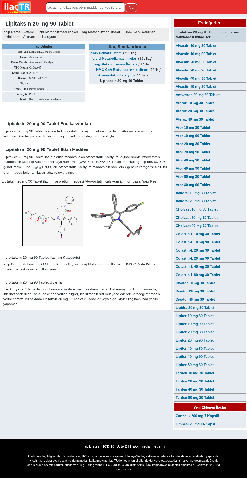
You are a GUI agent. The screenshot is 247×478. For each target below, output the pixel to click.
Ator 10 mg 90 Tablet (193, 136)
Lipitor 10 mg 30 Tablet (195, 316)
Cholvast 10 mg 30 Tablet (197, 209)
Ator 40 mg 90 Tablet (193, 168)
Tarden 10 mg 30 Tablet (195, 373)
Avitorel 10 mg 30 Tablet (196, 193)
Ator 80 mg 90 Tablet (193, 185)
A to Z (122, 446)
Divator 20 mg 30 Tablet (195, 291)
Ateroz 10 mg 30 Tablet (195, 103)
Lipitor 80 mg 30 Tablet (195, 365)
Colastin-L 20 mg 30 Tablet (198, 250)
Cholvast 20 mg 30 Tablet (197, 217)
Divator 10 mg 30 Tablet (195, 283)
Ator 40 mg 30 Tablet (193, 160)
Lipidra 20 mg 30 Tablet (195, 307)
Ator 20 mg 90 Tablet (193, 152)
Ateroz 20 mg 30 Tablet (195, 111)
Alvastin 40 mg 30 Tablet (196, 78)
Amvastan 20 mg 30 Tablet (198, 95)
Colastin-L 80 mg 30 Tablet (198, 275)
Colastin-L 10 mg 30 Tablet (198, 234)
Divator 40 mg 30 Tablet (195, 299)
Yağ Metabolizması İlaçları (115, 64)
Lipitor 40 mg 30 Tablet (195, 348)
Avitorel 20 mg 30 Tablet (196, 201)
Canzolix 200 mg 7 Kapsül (197, 416)
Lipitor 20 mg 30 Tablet (195, 332)
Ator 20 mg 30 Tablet (193, 144)
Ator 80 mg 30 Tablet (193, 176)
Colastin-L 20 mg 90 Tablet (198, 258)
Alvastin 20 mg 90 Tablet (196, 70)
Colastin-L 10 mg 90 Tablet (198, 242)
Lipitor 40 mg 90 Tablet (195, 357)
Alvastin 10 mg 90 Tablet (196, 54)
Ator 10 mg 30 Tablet (193, 127)
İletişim (158, 446)
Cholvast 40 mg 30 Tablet (197, 226)
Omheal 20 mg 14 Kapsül (196, 424)
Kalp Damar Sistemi (106, 53)
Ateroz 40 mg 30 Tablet (195, 119)
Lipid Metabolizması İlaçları (114, 58)
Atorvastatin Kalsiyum (116, 75)
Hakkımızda (140, 446)
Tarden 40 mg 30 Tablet (195, 389)
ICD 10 (108, 446)
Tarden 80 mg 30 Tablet (195, 397)
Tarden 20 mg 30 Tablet (195, 381)
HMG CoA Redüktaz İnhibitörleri (122, 69)
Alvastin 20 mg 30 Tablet (196, 62)
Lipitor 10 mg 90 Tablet (195, 324)
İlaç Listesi (91, 446)
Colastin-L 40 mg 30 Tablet (198, 267)
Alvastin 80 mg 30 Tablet (196, 86)
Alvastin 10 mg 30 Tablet (196, 46)
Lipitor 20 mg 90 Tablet (195, 340)
